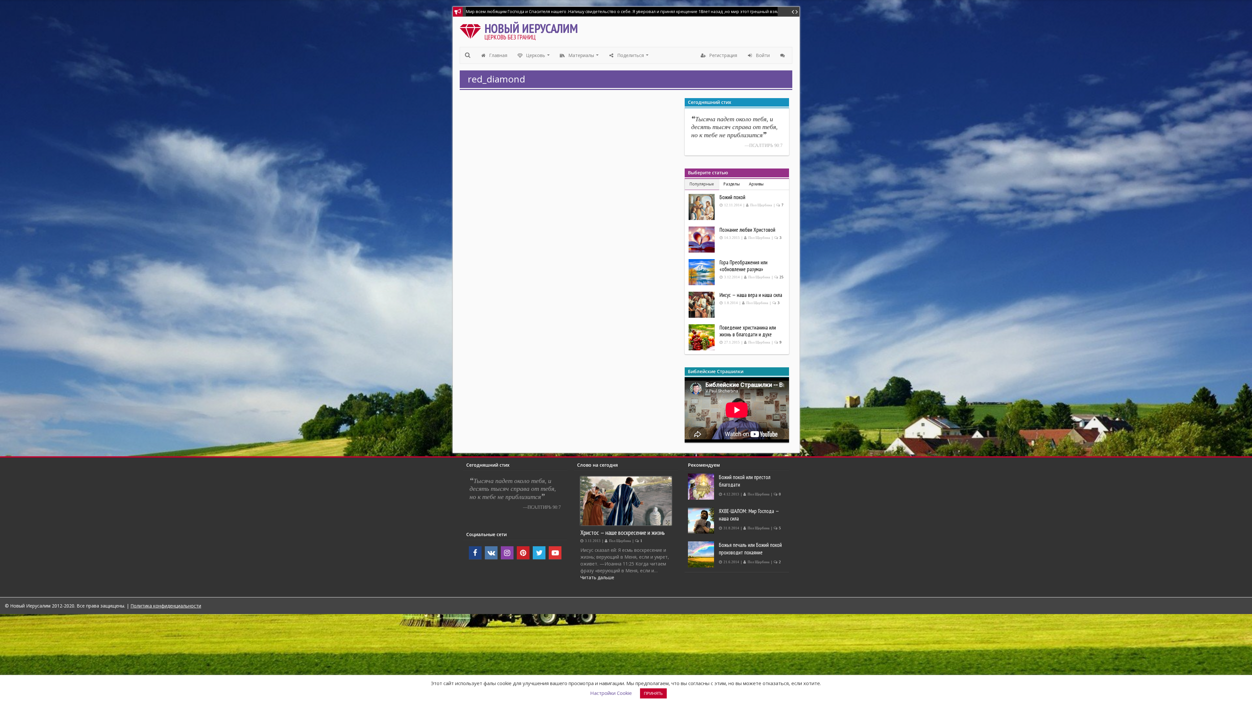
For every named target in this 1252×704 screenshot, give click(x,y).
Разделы (731, 184)
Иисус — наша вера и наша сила (751, 295)
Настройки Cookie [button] (611, 693)
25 (781, 277)
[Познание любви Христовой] (702, 240)
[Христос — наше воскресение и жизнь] (626, 501)
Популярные (702, 184)
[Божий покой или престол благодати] (702, 487)
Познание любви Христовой (747, 229)
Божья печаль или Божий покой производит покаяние (750, 548)
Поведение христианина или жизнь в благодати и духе (748, 331)
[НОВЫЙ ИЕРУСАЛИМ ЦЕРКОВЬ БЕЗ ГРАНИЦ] (472, 29)
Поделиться (633, 57)
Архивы (756, 184)
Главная (497, 55)
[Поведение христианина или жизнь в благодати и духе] (702, 337)
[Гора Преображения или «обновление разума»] (702, 272)
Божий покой (732, 197)
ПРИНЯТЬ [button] (653, 693)
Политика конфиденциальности (165, 606)
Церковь (538, 57)
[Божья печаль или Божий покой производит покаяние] (702, 554)
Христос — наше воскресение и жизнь (622, 532)
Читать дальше (597, 577)
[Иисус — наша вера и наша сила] (702, 305)
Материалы (583, 57)
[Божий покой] (702, 207)
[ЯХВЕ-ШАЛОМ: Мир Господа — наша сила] (702, 520)
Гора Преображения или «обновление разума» (744, 266)
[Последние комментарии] (783, 55)
